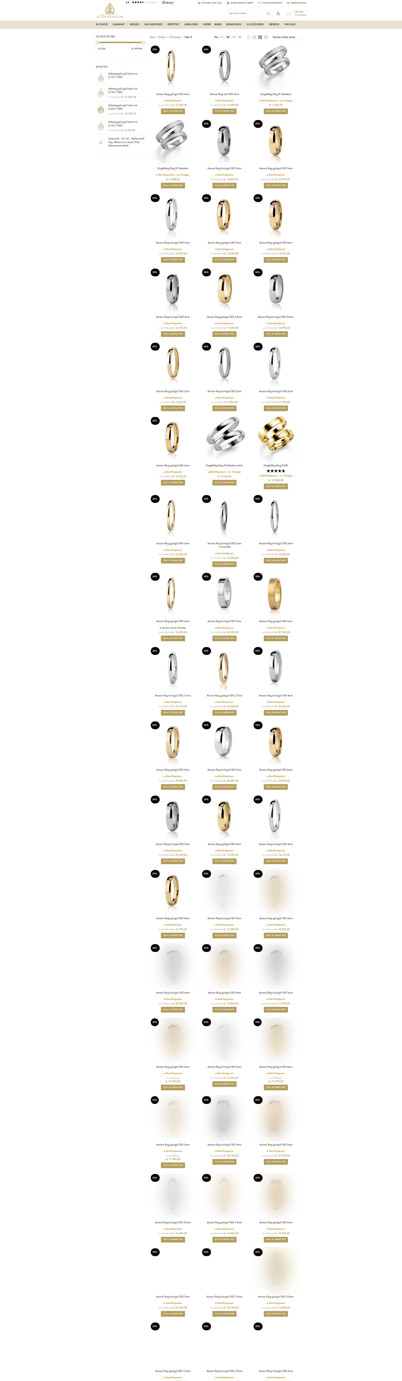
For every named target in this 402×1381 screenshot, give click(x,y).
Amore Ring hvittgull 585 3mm (173, 243)
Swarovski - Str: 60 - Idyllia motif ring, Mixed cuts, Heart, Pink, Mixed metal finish (126, 142)
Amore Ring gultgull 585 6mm (276, 770)
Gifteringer (175, 37)
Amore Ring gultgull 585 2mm (173, 391)
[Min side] (278, 13)
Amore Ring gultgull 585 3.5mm (224, 1222)
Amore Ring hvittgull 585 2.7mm (173, 696)
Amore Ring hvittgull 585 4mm (173, 317)
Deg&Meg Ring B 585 (276, 465)
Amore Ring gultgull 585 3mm (224, 243)
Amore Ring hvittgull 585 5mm (224, 168)
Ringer (162, 37)
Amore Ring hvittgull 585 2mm (224, 391)
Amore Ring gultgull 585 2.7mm (224, 696)
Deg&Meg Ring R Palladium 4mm (224, 465)
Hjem (153, 37)
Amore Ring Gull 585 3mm (224, 94)
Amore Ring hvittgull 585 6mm (224, 770)
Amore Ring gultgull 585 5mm (276, 168)
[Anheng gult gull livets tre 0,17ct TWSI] (101, 77)
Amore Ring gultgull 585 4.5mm (224, 317)
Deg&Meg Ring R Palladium (275, 94)
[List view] (248, 37)
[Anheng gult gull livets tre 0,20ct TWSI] (101, 110)
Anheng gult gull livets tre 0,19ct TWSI (122, 91)
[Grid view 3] (260, 37)
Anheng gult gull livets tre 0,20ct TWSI (122, 107)
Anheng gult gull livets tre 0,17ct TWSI (122, 76)
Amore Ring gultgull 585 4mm (173, 94)
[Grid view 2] (254, 37)
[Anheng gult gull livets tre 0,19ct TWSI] (101, 93)
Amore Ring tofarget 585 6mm (276, 1371)
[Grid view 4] (266, 37)
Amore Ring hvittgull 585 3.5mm (173, 1222)
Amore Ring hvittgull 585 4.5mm (276, 317)
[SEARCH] (268, 13)
